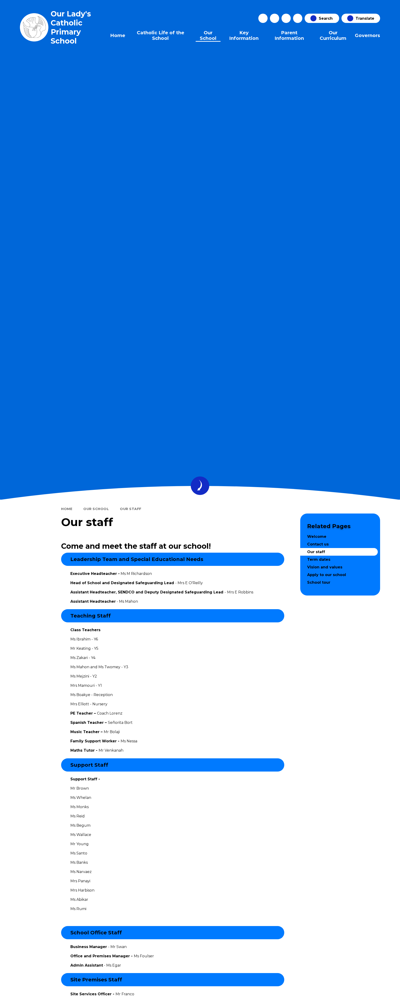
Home (66, 509)
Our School (96, 509)
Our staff (130, 509)
